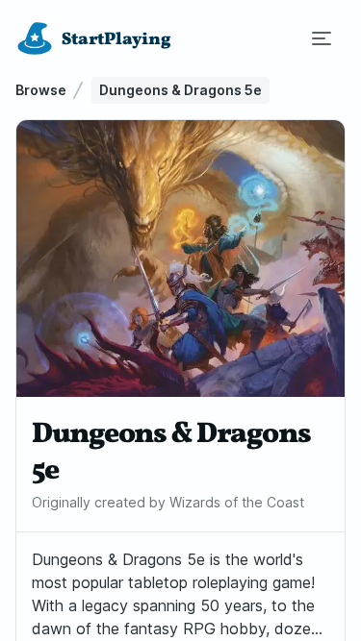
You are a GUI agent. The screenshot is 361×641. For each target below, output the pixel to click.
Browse (40, 90)
